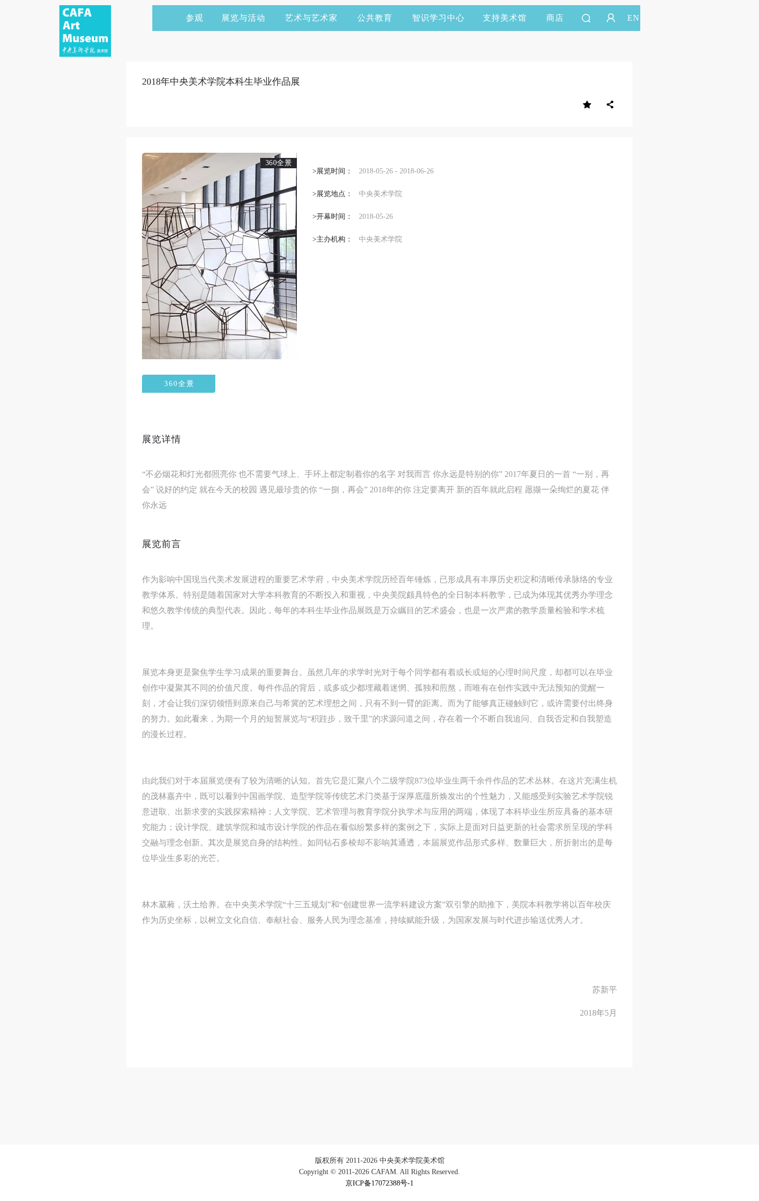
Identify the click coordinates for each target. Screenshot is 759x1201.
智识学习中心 (438, 17)
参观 (194, 17)
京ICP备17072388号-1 (379, 1183)
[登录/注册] (611, 18)
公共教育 (374, 17)
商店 (555, 17)
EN (633, 17)
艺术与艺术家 (311, 17)
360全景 (179, 384)
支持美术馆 (505, 17)
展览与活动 (243, 17)
